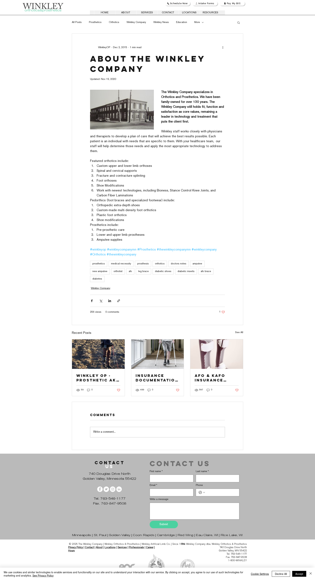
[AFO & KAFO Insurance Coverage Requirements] (216, 354)
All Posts (77, 22)
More (197, 22)
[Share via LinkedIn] (109, 300)
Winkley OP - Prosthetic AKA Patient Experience (98, 377)
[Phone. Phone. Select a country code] (201, 492)
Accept (299, 574)
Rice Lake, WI (232, 535)
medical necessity (121, 264)
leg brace (143, 271)
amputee (197, 264)
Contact (89, 547)
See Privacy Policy (43, 575)
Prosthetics (95, 22)
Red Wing (185, 535)
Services (122, 547)
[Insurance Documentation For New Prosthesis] (157, 354)
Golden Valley (119, 535)
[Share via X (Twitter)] (100, 300)
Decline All (281, 574)
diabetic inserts (186, 271)
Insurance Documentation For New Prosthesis (157, 377)
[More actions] (223, 47)
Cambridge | (167, 535)
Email (153, 485)
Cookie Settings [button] (260, 574)
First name (156, 471)
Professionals (136, 547)
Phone (199, 485)
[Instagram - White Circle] (112, 489)
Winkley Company (136, 22)
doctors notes (178, 264)
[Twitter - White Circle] (106, 489)
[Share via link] (118, 300)
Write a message (159, 499)
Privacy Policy (75, 547)
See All (239, 332)
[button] (238, 22)
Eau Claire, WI (207, 535)
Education (181, 22)
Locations (110, 547)
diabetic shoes (163, 271)
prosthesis (143, 264)
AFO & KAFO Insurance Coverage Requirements (214, 377)
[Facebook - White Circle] (100, 489)
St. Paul (100, 535)
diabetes (97, 279)
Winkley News (161, 22)
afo (130, 271)
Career (149, 547)
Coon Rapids (143, 535)
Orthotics (114, 22)
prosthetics (98, 264)
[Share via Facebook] (92, 300)
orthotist (118, 271)
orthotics (160, 264)
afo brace (206, 271)
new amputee (99, 271)
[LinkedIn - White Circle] (119, 489)
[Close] (310, 574)
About (99, 547)
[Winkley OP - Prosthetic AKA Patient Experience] (98, 354)
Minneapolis (81, 535)
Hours (71, 550)
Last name (202, 471)
